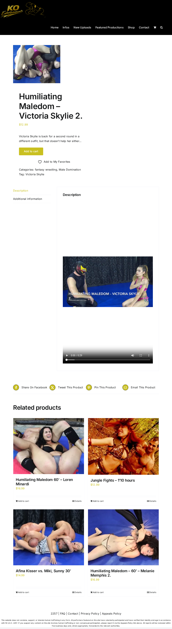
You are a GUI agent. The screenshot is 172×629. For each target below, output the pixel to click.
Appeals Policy (111, 613)
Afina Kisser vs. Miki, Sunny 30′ (43, 571)
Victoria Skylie (35, 174)
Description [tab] (20, 190)
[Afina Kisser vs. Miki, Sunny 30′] (48, 537)
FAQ (62, 613)
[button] (161, 27)
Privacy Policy (90, 613)
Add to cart (31, 151)
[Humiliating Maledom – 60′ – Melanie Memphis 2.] (123, 537)
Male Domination (70, 169)
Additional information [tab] (27, 198)
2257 (54, 613)
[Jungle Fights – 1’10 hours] (123, 446)
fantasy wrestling (46, 169)
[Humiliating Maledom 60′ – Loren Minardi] (48, 446)
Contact (73, 613)
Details (78, 501)
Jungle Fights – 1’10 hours (113, 480)
